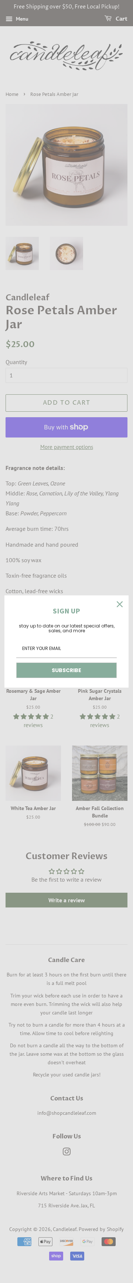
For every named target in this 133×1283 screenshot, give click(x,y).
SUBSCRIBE (66, 670)
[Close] (120, 604)
